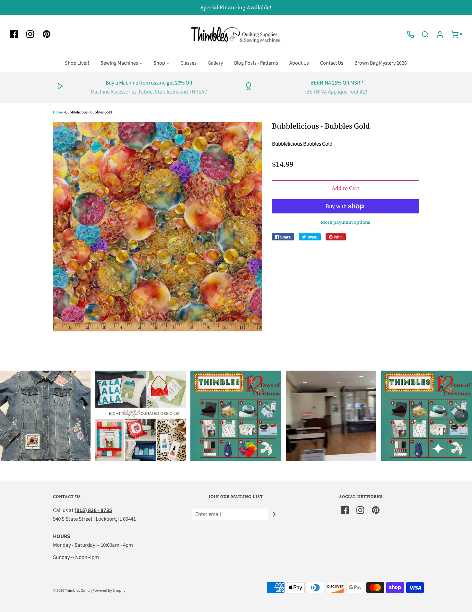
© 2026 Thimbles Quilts (71, 590)
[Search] (422, 34)
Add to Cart (345, 188)
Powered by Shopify (109, 590)
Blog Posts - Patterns (256, 63)
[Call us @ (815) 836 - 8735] (407, 34)
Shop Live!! (77, 63)
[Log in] (437, 34)
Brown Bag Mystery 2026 (380, 63)
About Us (299, 63)
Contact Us (331, 63)
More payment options (345, 222)
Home (58, 112)
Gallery (215, 63)
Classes (188, 63)
